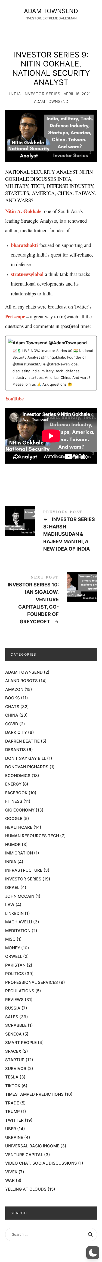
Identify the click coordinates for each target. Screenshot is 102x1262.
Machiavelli (18, 921)
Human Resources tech (32, 835)
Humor (13, 844)
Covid (11, 723)
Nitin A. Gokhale (23, 211)
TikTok (12, 1085)
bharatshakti (24, 245)
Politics (14, 973)
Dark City (16, 732)
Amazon (14, 689)
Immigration (19, 853)
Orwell (13, 956)
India (15, 94)
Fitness (13, 801)
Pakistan (15, 965)
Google (13, 818)
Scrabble (16, 1025)
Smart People (21, 1042)
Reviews (14, 999)
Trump (12, 1111)
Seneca (13, 1034)
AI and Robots (21, 680)
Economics (17, 775)
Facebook (16, 792)
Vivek (11, 1171)
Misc (10, 939)
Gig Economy (20, 810)
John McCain (19, 896)
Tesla (11, 1077)
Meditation (17, 930)
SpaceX (13, 1051)
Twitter (14, 1120)
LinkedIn (14, 913)
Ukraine (14, 1137)
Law (9, 904)
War (10, 1180)
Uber (10, 1128)
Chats (12, 706)
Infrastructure (23, 870)
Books (12, 697)
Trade (12, 1103)
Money (12, 947)
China (11, 715)
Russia (12, 1008)
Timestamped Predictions (34, 1094)
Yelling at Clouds (26, 1189)
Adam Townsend (24, 672)
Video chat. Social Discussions (41, 1163)
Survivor (15, 1068)
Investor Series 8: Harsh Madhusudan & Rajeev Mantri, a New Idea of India (51, 532)
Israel (12, 887)
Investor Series (41, 94)
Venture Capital (24, 1154)
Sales (11, 1016)
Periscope (15, 316)
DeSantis (15, 749)
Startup (14, 1059)
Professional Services (31, 982)
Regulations (19, 990)
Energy (13, 784)
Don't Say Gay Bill (25, 758)
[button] (92, 1252)
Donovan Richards (26, 766)
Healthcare (18, 827)
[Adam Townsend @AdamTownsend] (51, 363)
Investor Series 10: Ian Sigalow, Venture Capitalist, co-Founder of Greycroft (51, 601)
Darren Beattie (22, 741)
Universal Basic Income (32, 1145)
